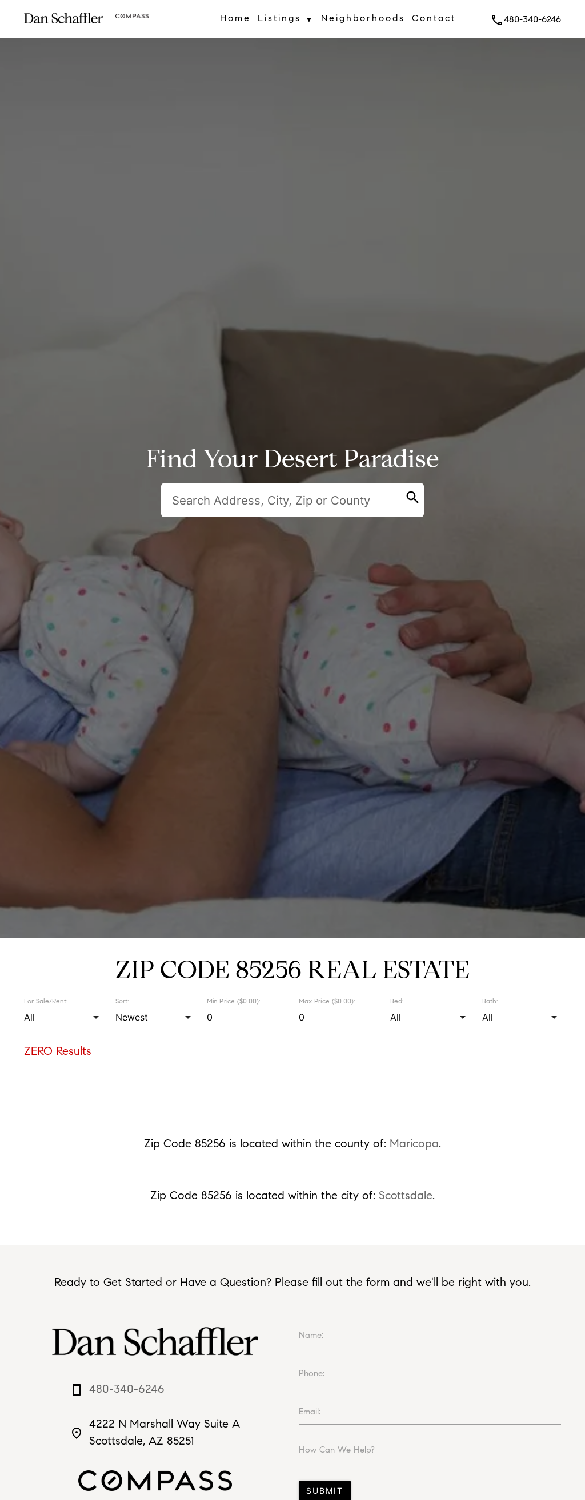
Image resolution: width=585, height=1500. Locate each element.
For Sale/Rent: (45, 1001)
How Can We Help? (337, 1450)
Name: (311, 1335)
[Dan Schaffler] (63, 26)
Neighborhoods (363, 18)
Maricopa (414, 1143)
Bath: (490, 1001)
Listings (286, 18)
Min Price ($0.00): (234, 1001)
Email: (309, 1411)
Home (235, 18)
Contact (434, 18)
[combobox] (63, 1017)
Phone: (311, 1373)
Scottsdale (405, 1195)
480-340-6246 (525, 19)
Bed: (396, 1001)
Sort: (122, 1001)
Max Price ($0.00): (327, 1001)
